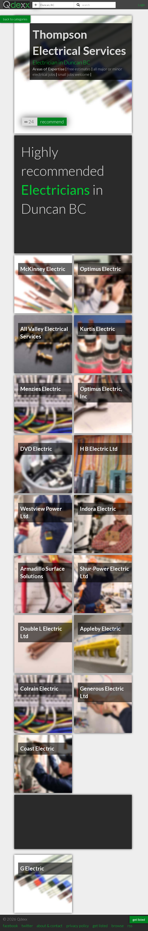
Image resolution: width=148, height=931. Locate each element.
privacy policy (77, 925)
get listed (100, 925)
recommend (52, 121)
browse (117, 925)
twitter (27, 925)
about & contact (49, 925)
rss (129, 925)
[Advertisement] (73, 822)
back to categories (15, 19)
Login (141, 5)
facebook (10, 925)
